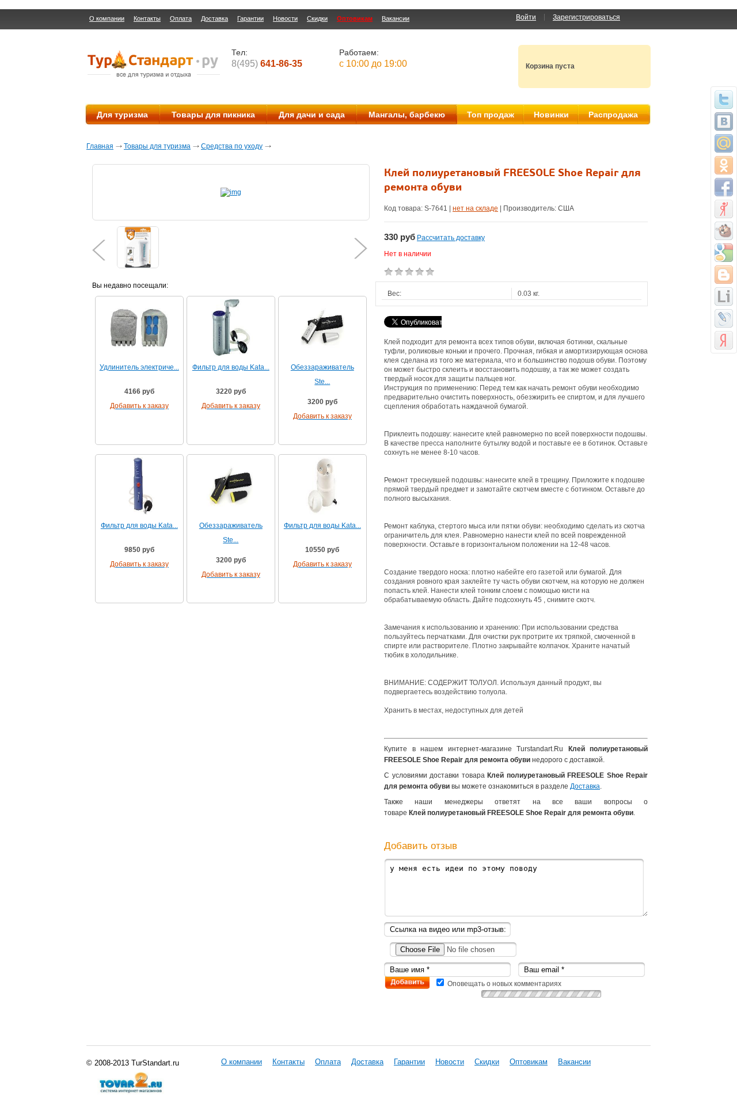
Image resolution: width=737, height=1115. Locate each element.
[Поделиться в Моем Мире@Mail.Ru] (724, 143)
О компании (106, 18)
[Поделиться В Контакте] (724, 121)
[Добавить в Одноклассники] (724, 165)
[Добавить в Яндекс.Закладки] (724, 340)
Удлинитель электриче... (139, 367)
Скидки (317, 18)
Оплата (181, 18)
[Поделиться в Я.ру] (724, 209)
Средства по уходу (232, 146)
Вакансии (395, 18)
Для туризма (122, 114)
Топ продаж (490, 114)
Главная (99, 146)
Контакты (147, 18)
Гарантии (250, 18)
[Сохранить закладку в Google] (724, 252)
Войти (526, 17)
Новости (285, 18)
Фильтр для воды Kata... (230, 367)
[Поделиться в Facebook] (724, 187)
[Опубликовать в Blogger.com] (724, 274)
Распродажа (613, 114)
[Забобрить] (724, 231)
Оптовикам (355, 18)
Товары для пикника (213, 114)
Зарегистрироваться (586, 17)
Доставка (214, 18)
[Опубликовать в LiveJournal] (724, 318)
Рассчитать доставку (451, 238)
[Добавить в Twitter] (724, 99)
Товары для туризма (157, 146)
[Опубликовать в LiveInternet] (724, 296)
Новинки (551, 114)
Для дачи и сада (312, 114)
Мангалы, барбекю (406, 114)
